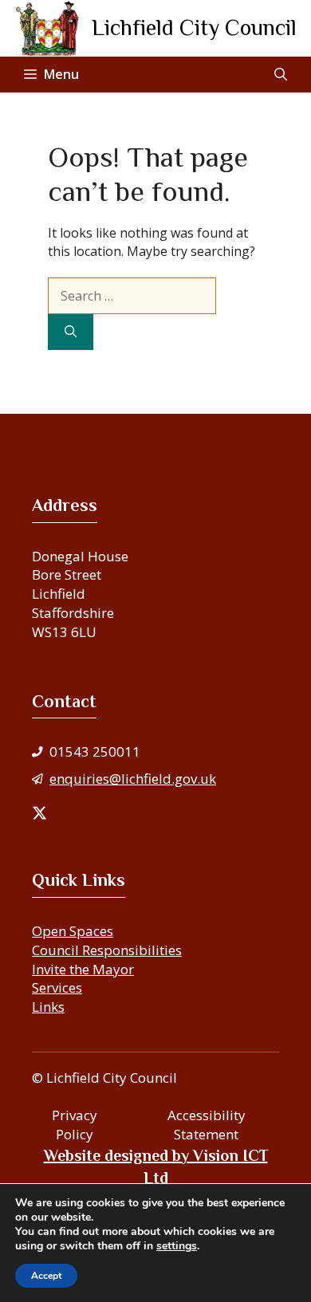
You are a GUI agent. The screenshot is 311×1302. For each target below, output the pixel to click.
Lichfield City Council (194, 27)
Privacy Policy (74, 1124)
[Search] (70, 332)
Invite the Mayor (83, 969)
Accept (46, 1275)
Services (57, 987)
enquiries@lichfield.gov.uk (132, 778)
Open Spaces (72, 931)
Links (48, 1006)
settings (176, 1246)
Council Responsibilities (107, 950)
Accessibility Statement (206, 1124)
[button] (281, 74)
